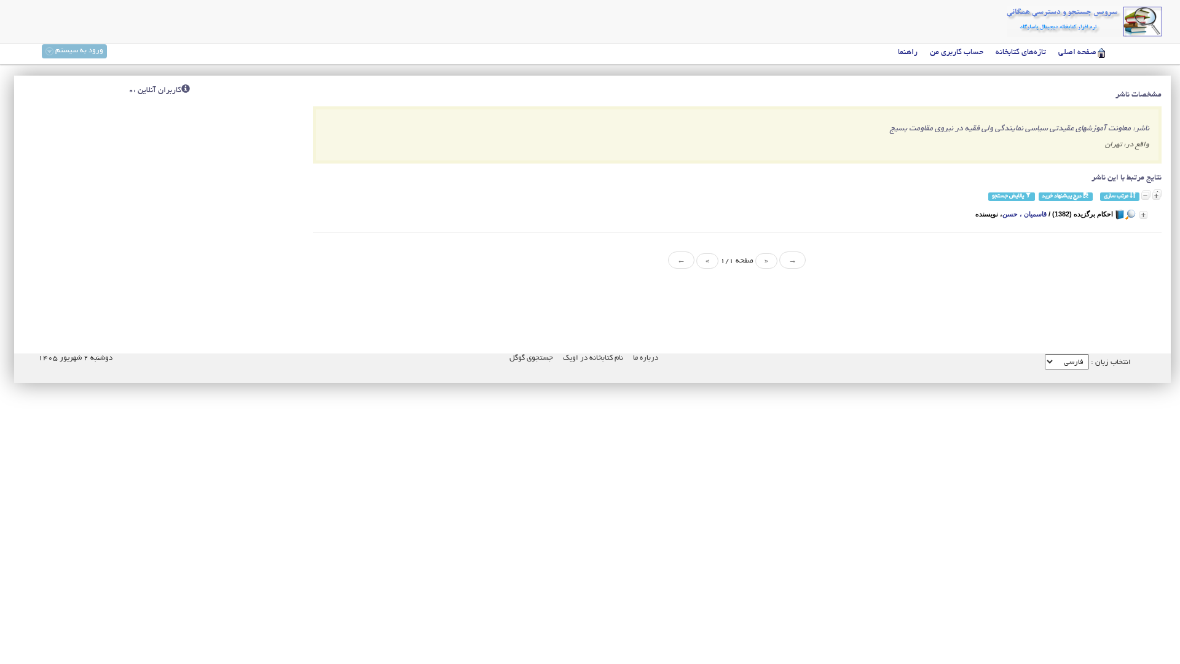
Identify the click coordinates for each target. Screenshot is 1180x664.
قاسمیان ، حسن (1024, 214)
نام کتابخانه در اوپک (593, 358)
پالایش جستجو (1008, 196)
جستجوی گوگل (531, 358)
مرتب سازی (1117, 196)
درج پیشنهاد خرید (1062, 196)
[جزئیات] (1143, 215)
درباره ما (645, 358)
